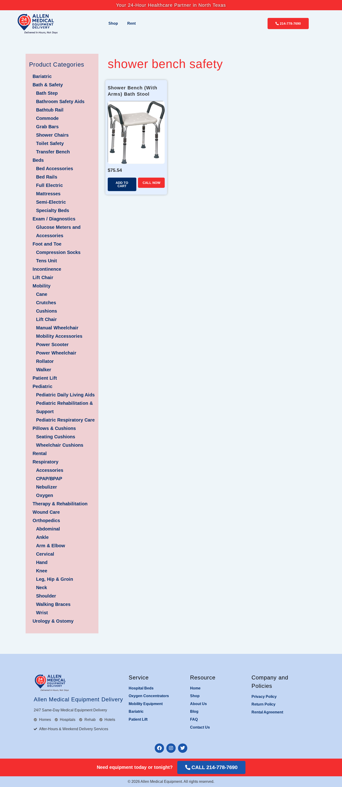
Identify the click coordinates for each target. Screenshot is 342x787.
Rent (131, 23)
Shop (113, 23)
